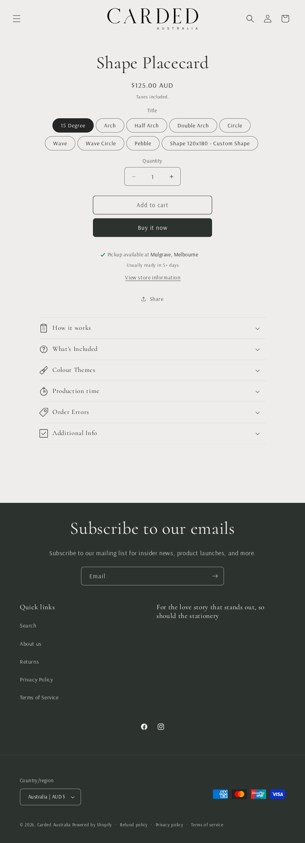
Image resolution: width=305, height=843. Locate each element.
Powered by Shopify (92, 825)
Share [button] (157, 298)
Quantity (152, 161)
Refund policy (134, 825)
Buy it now (153, 227)
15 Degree (73, 125)
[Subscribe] (215, 576)
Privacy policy (169, 825)
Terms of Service (39, 697)
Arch (110, 125)
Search (28, 625)
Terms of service (207, 825)
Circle (235, 125)
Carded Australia (54, 825)
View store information (152, 277)
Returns (29, 661)
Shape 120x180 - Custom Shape (210, 143)
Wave (60, 143)
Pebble (143, 143)
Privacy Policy (36, 679)
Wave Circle (101, 143)
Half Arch (147, 125)
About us (31, 643)
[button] (16, 18)
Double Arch (193, 125)
